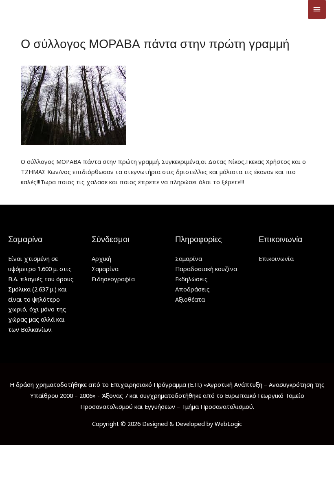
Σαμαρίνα (105, 269)
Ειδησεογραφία (113, 279)
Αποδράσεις (192, 289)
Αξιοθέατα (190, 299)
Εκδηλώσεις (191, 279)
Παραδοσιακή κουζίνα (206, 269)
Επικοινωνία (276, 258)
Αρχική (101, 258)
